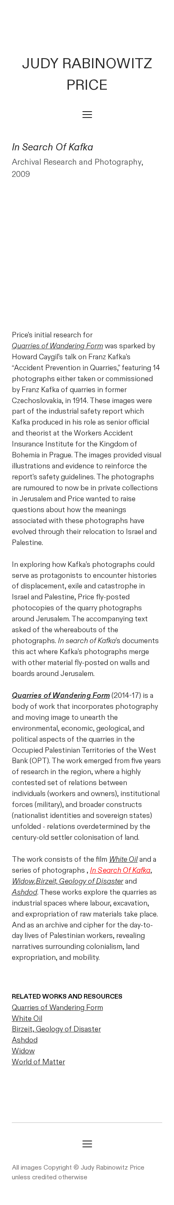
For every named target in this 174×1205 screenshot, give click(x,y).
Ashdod (24, 892)
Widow (23, 881)
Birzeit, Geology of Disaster (56, 1029)
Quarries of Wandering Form (57, 346)
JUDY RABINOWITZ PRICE (87, 74)
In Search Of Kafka (120, 870)
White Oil (123, 859)
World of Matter (38, 1062)
